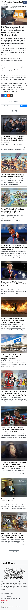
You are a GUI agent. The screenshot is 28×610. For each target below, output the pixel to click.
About (18, 606)
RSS (3, 602)
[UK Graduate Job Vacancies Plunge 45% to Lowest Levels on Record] (14, 163)
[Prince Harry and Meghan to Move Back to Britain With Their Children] (3, 8)
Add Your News (4, 600)
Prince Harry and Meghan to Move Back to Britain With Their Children (16, 7)
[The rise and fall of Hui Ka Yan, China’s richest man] (14, 487)
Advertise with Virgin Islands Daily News (10, 598)
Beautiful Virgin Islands (14, 1)
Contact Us (14, 606)
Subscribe (23, 105)
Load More (14, 551)
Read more (3, 591)
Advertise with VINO (6, 595)
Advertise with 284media (7, 593)
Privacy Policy (4, 607)
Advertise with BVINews (7, 596)
